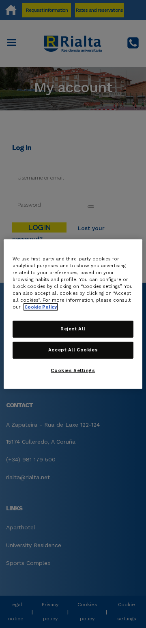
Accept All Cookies (73, 350)
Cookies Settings (73, 370)
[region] (73, 314)
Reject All (73, 329)
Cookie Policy (40, 307)
